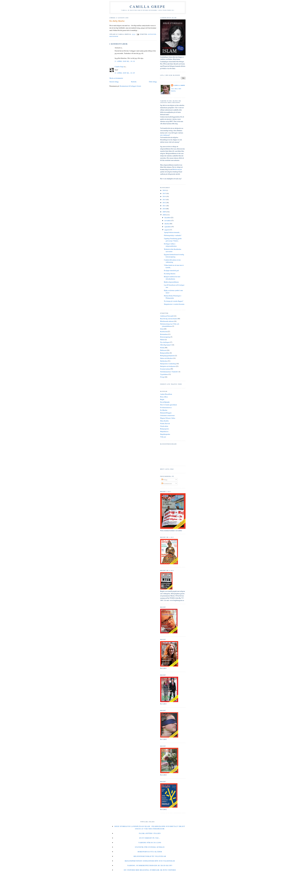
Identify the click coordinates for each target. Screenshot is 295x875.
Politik (162, 348)
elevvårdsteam (164, 135)
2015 (164, 193)
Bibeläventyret (177, 169)
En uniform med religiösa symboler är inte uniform (150, 870)
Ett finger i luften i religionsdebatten (170, 245)
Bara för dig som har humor (168, 319)
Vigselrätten (164, 374)
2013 (164, 199)
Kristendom (113, 36)
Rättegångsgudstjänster (167, 355)
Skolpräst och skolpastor (168, 366)
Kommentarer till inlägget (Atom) (130, 86)
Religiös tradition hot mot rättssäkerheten (172, 278)
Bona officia (164, 397)
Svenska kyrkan (165, 369)
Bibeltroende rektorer (167, 321)
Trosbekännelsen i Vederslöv (169, 372)
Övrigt (162, 377)
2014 (164, 196)
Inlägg (165, 479)
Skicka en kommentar (116, 78)
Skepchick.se (164, 431)
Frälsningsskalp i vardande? (172, 235)
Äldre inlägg (153, 82)
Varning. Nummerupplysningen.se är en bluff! (149, 865)
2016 (164, 190)
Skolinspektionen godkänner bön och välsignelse (150, 861)
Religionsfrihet (165, 353)
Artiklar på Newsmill (166, 316)
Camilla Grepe (147, 6)
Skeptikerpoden (165, 434)
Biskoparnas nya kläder (150, 852)
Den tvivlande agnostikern (168, 405)
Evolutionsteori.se (166, 407)
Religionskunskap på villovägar (150, 856)
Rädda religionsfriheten (171, 282)
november (167, 220)
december (167, 217)
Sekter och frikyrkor (166, 358)
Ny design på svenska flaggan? (173, 301)
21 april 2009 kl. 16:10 (125, 61)
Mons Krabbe (164, 421)
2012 (164, 202)
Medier (162, 339)
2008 (164, 215)
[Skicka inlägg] (138, 34)
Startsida (133, 82)
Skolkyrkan (163, 361)
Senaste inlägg (114, 82)
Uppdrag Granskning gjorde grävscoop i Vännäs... (173, 239)
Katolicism (152, 34)
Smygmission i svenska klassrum (174, 304)
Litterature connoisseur (167, 415)
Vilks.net (163, 437)
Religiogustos (164, 429)
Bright (162, 399)
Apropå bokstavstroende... (172, 232)
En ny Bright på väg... (149, 838)
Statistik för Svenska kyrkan (150, 847)
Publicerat (163, 350)
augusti (166, 230)
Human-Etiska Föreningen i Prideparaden (172, 297)
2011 (164, 206)
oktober (167, 224)
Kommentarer (167, 483)
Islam (162, 329)
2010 (164, 209)
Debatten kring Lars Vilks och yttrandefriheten (169, 325)
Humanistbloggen (165, 413)
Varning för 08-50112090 (149, 842)
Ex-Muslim (163, 410)
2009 (164, 212)
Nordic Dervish (165, 423)
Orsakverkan (164, 426)
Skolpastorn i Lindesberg (168, 364)
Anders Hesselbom (166, 394)
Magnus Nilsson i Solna (167, 418)
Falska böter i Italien (150, 833)
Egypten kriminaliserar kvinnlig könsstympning (174, 255)
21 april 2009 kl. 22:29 (125, 73)
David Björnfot (165, 402)
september (167, 227)
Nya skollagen (164, 342)
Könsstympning (165, 337)
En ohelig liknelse (117, 20)
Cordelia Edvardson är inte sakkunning (172, 261)
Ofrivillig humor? (165, 345)
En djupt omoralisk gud (171, 270)
